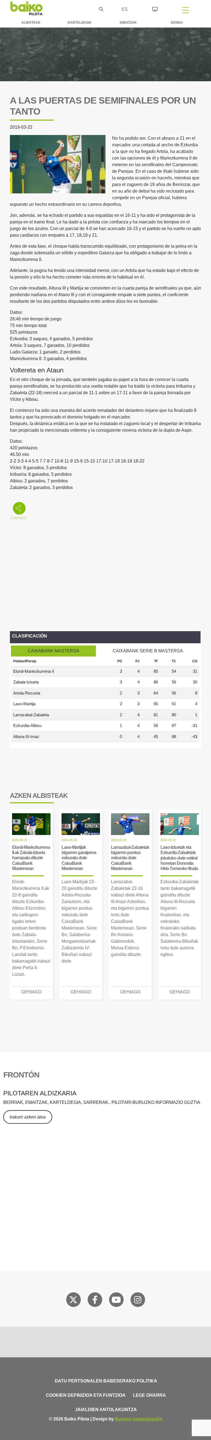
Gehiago (31, 992)
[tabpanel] (105, 699)
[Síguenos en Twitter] (73, 1301)
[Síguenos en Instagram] (137, 1301)
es (125, 9)
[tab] (53, 650)
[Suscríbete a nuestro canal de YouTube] (116, 1301)
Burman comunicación (138, 1419)
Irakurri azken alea (28, 1117)
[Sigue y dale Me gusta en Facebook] (95, 1301)
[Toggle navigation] (185, 10)
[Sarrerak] (155, 8)
